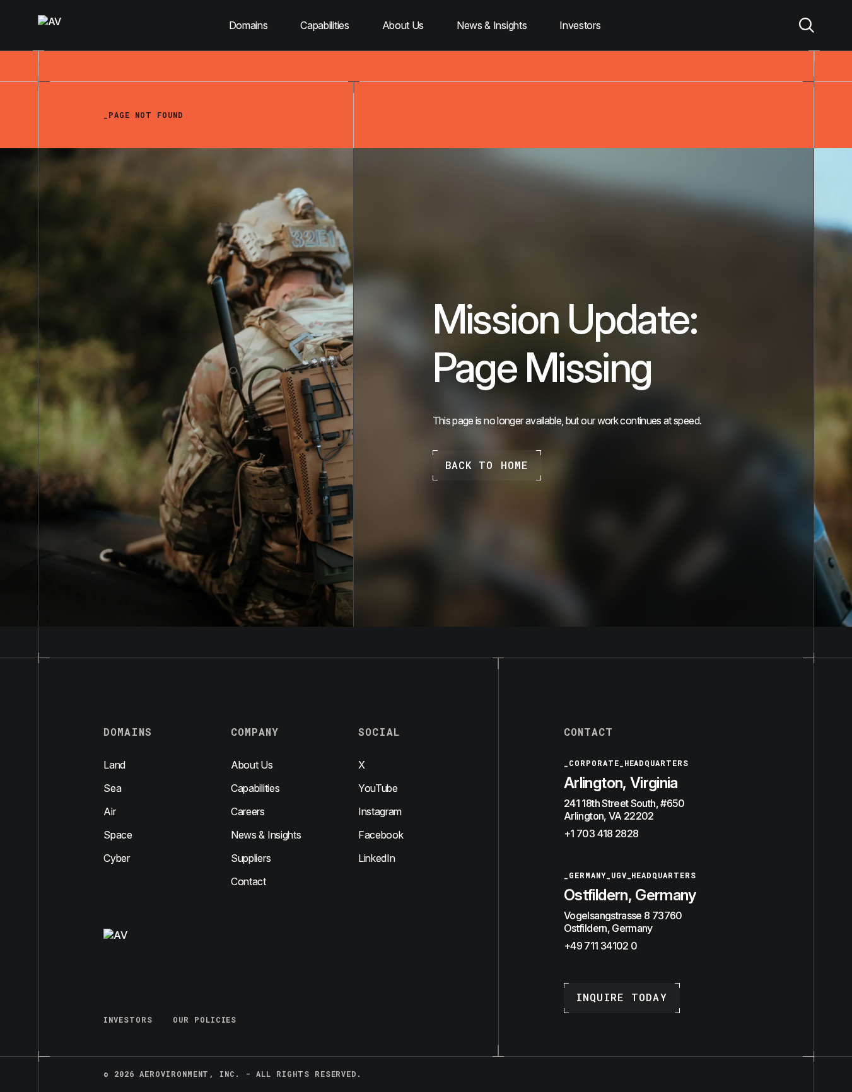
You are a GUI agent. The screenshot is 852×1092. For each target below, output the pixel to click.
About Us (403, 25)
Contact (248, 881)
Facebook (380, 834)
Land (114, 764)
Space (117, 834)
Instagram (380, 811)
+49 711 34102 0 (600, 945)
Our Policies (205, 1020)
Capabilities (324, 25)
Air (109, 811)
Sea (112, 788)
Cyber (116, 858)
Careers (248, 811)
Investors (579, 25)
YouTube (378, 788)
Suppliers (251, 858)
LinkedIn (376, 858)
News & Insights (492, 25)
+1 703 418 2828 (601, 833)
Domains (248, 25)
